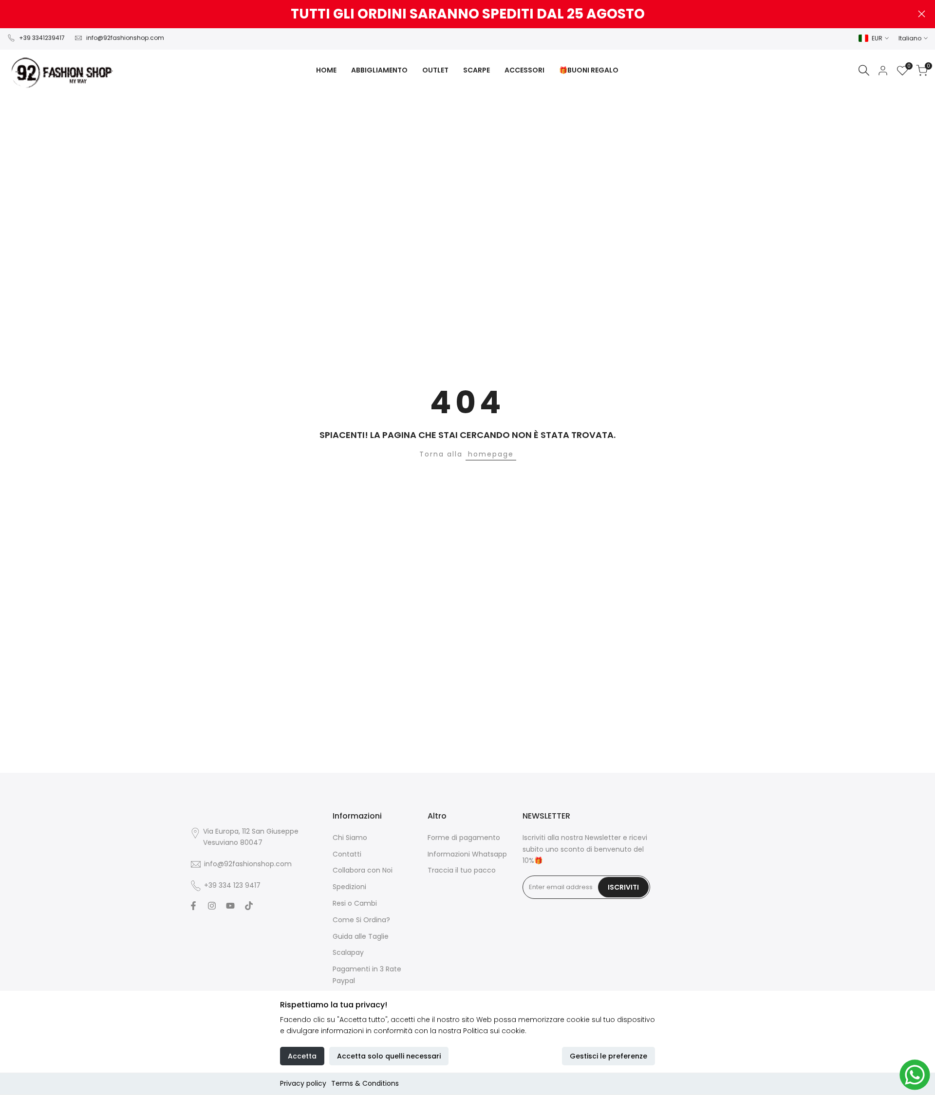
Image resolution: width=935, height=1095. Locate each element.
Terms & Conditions (365, 1083)
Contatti (347, 854)
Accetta (302, 1056)
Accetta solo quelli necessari (389, 1056)
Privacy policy (303, 1083)
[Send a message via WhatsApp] (914, 1074)
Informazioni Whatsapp (467, 854)
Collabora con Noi (363, 870)
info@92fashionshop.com (125, 38)
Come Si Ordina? (361, 920)
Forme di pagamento (464, 837)
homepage (491, 454)
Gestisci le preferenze (608, 1056)
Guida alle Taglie (361, 936)
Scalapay (348, 952)
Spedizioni (349, 887)
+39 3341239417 (42, 38)
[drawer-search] (864, 70)
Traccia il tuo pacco (462, 870)
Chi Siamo (350, 837)
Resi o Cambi (355, 903)
